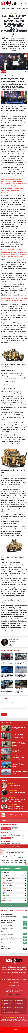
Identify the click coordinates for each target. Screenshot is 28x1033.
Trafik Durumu (19, 1003)
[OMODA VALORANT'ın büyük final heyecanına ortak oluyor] (7, 669)
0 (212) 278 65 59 (6, 837)
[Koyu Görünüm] (21, 3)
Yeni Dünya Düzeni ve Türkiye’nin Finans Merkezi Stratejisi (16, 800)
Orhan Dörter (9, 75)
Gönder (4, 714)
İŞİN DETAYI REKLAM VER (9, 1017)
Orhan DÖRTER (12, 790)
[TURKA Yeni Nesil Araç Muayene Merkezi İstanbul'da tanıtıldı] (7, 656)
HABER (3, 9)
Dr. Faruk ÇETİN (12, 797)
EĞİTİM (22, 1017)
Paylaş (4, 71)
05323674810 (15, 982)
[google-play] (17, 995)
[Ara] (23, 3)
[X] (10, 991)
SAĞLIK (15, 1020)
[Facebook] (7, 991)
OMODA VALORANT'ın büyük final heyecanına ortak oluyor (7, 675)
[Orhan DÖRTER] (4, 792)
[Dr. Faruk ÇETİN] (4, 799)
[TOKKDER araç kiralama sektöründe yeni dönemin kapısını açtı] (7, 684)
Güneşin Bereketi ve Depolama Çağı (16, 793)
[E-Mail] (10, 644)
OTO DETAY (14, 13)
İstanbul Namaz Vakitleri (6, 1004)
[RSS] (20, 991)
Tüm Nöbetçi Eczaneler (14, 846)
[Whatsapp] (18, 991)
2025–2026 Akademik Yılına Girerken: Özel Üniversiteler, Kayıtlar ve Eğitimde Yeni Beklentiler (15, 807)
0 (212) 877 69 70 (6, 828)
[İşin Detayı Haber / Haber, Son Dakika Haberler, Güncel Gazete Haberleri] (8, 3)
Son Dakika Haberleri (8, 1012)
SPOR (25, 1020)
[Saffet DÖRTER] (4, 806)
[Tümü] (26, 780)
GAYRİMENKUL (14, 1019)
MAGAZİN (3, 1020)
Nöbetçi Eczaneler (8, 1000)
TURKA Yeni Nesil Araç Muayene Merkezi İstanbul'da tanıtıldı (6, 662)
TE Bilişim (17, 1025)
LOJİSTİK (24, 1019)
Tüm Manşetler (19, 1007)
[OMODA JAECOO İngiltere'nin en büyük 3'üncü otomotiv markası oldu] (21, 684)
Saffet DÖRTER (12, 804)
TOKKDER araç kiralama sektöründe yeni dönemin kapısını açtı (7, 690)
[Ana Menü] (25, 3)
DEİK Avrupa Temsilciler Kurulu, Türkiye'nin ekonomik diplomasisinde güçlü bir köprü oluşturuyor (16, 786)
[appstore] (10, 995)
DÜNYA (18, 1017)
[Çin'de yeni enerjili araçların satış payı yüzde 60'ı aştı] (21, 656)
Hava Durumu (20, 1000)
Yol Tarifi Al (15, 828)
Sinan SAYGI (11, 783)
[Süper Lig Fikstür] (26, 910)
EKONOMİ (18, 9)
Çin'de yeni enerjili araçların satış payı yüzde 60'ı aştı (19, 662)
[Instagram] (13, 991)
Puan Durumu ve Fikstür (6, 1008)
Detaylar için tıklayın (14, 905)
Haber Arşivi (19, 1012)
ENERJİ (8, 1019)
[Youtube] (15, 991)
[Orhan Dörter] (4, 642)
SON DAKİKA (10, 9)
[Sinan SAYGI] (4, 785)
